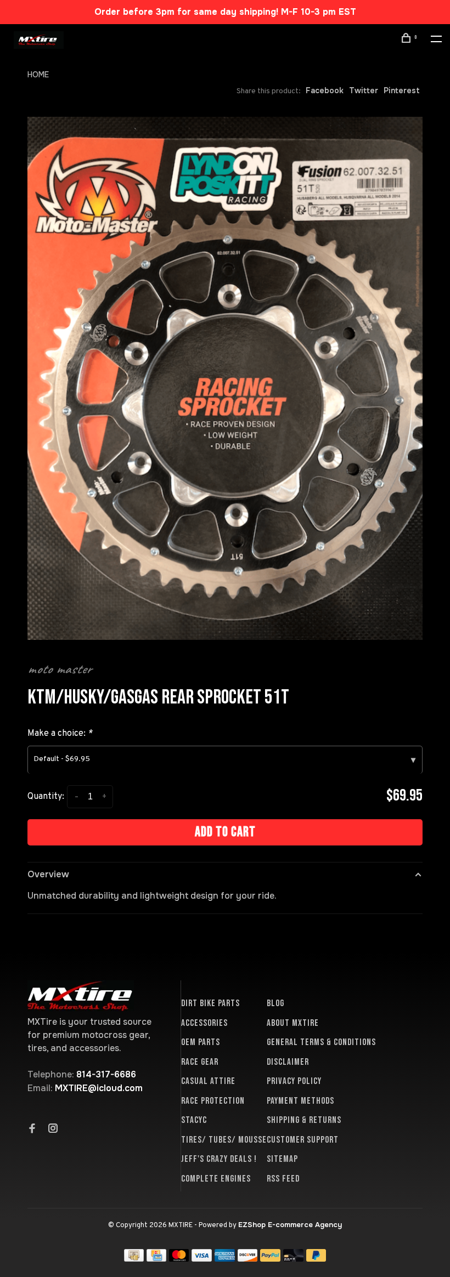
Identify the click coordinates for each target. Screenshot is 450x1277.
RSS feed (283, 1178)
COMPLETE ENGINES (216, 1178)
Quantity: (45, 796)
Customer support (303, 1139)
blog (275, 1003)
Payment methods (300, 1101)
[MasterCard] (179, 1258)
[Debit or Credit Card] (293, 1258)
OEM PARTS (200, 1042)
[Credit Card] (156, 1258)
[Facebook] (32, 1129)
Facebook (325, 90)
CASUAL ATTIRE (208, 1081)
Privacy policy (294, 1081)
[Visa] (202, 1258)
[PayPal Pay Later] (316, 1258)
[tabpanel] (225, 378)
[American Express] (225, 1258)
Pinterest (402, 90)
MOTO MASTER (59, 669)
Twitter (363, 90)
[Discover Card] (248, 1258)
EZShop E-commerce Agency (290, 1224)
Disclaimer (288, 1062)
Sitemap (282, 1159)
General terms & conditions (321, 1042)
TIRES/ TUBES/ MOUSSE (224, 1139)
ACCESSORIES (204, 1023)
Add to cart (225, 832)
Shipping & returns (304, 1120)
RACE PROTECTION (213, 1101)
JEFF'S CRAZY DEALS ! (219, 1159)
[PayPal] (270, 1258)
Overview (48, 874)
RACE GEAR (199, 1062)
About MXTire (293, 1023)
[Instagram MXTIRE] (53, 1129)
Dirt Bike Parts (210, 1003)
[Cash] (134, 1258)
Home (38, 75)
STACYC (194, 1120)
